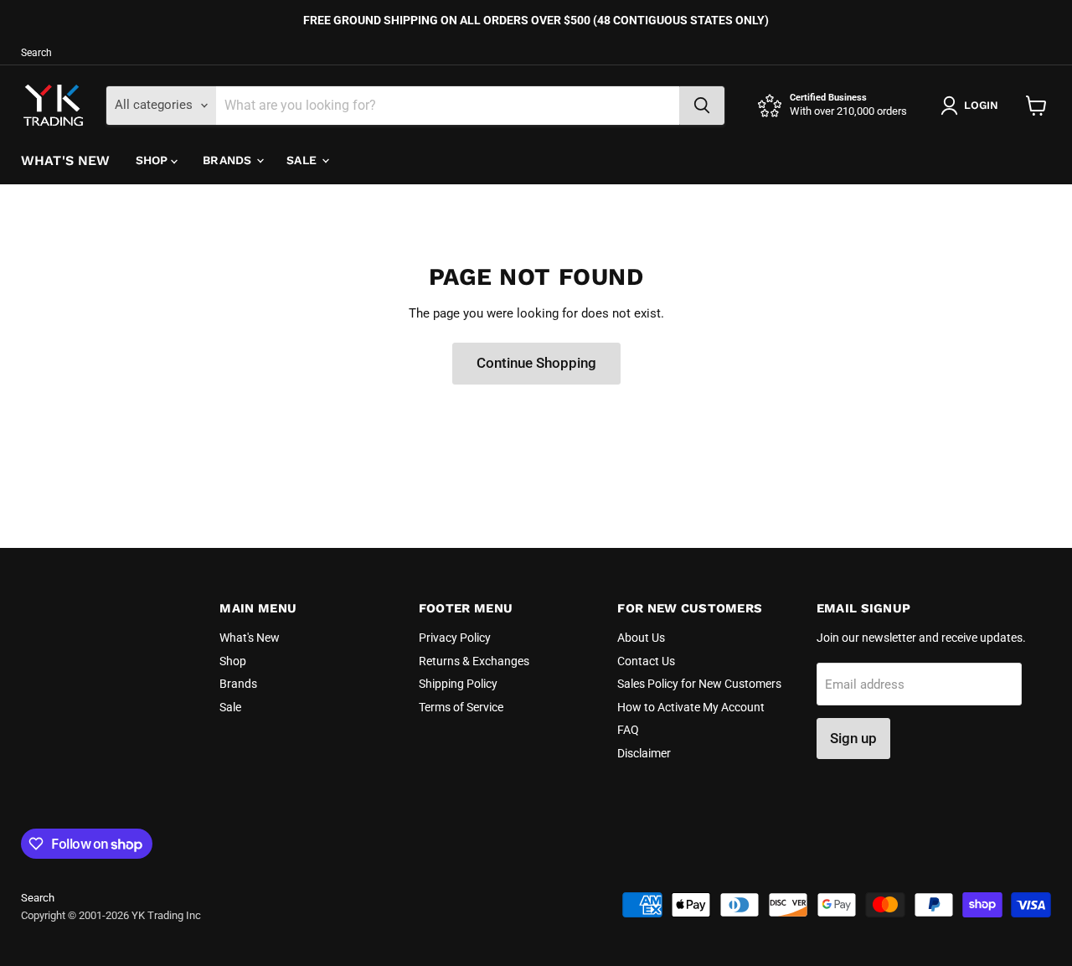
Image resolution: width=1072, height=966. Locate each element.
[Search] (701, 105)
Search (36, 53)
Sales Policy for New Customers (699, 683)
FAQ (628, 729)
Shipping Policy (458, 683)
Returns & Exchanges (474, 661)
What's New (66, 160)
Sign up (853, 738)
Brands (229, 160)
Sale (303, 160)
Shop (154, 160)
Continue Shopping (536, 362)
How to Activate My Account (691, 707)
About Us (641, 637)
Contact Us (646, 661)
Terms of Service (461, 707)
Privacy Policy (455, 637)
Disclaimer (644, 753)
